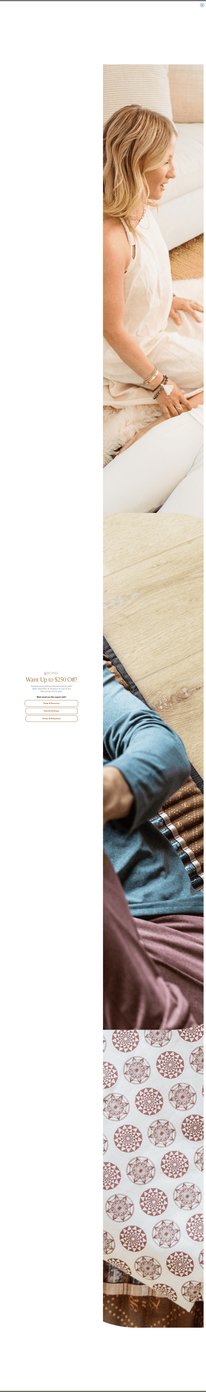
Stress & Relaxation (51, 718)
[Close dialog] (202, 5)
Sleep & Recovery (51, 703)
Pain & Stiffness (51, 711)
